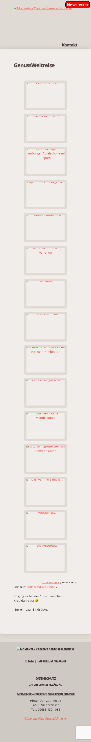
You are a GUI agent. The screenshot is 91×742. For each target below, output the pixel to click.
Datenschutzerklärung (46, 684)
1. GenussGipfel (50, 582)
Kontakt (69, 44)
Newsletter (77, 4)
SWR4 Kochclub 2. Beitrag (41, 586)
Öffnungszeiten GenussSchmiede (45, 718)
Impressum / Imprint (52, 661)
